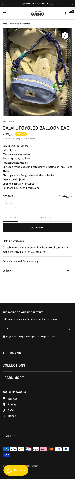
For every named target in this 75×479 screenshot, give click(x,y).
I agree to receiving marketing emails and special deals (30, 336)
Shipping (16, 138)
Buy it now (37, 227)
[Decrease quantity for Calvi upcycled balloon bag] (5, 217)
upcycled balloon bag (18, 146)
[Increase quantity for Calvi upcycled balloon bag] (15, 217)
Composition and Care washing (20, 261)
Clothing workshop (13, 241)
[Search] (65, 13)
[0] (70, 13)
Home (5, 23)
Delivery (7, 270)
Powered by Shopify (29, 465)
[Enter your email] (68, 329)
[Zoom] (65, 35)
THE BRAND (12, 352)
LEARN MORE (13, 377)
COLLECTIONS (14, 365)
